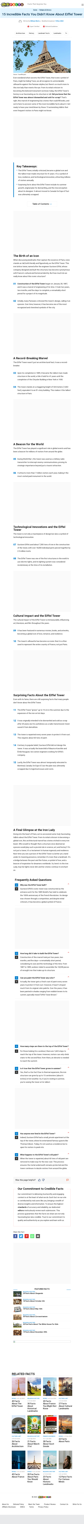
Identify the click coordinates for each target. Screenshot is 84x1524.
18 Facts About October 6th (34, 1301)
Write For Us (77, 1504)
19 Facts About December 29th (35, 1332)
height (48, 387)
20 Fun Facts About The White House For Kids (40, 1324)
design (57, 301)
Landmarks (57, 33)
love (40, 634)
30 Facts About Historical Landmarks (32, 1407)
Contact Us (64, 1504)
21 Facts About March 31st (33, 1444)
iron (51, 544)
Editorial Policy (18, 1504)
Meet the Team (34, 1504)
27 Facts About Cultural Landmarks (65, 1406)
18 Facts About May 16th (32, 1309)
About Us (5, 1504)
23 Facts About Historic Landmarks (48, 1480)
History (31, 33)
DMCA (22, 1507)
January (56, 284)
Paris (36, 110)
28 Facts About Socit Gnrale (48, 1444)
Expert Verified (34, 26)
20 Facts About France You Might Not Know (49, 1405)
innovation (29, 537)
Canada (29, 766)
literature (20, 623)
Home (35, 10)
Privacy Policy (43, 1507)
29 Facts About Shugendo (33, 1293)
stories (50, 841)
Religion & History (45, 10)
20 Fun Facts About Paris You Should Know (33, 1478)
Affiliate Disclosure (9, 1507)
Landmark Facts (44, 33)
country (44, 644)
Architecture (20, 33)
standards (22, 1207)
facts (57, 104)
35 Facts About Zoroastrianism (35, 1317)
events (61, 448)
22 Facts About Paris (64, 1440)
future (44, 860)
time (31, 304)
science (50, 847)
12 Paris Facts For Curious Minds (65, 1479)
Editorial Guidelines (51, 26)
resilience (65, 850)
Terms (31, 1507)
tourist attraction (54, 465)
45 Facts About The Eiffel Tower (17, 1403)
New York (52, 379)
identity (46, 273)
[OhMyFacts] (13, 5)
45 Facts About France (18, 1475)
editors (21, 1210)
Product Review (50, 1504)
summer (56, 710)
